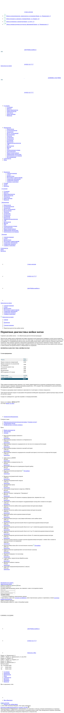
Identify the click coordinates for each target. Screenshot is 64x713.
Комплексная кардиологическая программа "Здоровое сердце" (20, 422)
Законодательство (11, 111)
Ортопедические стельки (13, 150)
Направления (7, 674)
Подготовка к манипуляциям (14, 177)
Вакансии (9, 115)
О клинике (10, 107)
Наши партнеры (11, 114)
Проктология (10, 129)
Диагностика (7, 431)
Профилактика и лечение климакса (13, 424)
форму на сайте (10, 403)
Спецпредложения (12, 173)
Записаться (7, 438)
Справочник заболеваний (14, 179)
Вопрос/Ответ (10, 176)
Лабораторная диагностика (14, 154)
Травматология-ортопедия (14, 143)
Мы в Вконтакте (8, 700)
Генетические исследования (14, 155)
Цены (2, 249)
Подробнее (27, 471)
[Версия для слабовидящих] (2, 52)
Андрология (10, 137)
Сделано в (23, 707)
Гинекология (10, 139)
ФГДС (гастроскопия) (12, 133)
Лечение (6, 433)
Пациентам (7, 673)
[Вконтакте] (15, 697)
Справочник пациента (13, 180)
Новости (9, 108)
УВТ (8, 148)
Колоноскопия (11, 134)
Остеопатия (10, 140)
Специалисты (4, 248)
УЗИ (8, 144)
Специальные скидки (9, 423)
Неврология (10, 141)
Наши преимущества (12, 110)
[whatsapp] (15, 300)
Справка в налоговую (12, 181)
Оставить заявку (5, 594)
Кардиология (10, 146)
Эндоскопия (10, 131)
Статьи (9, 174)
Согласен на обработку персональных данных (14, 596)
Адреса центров (28, 12)
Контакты (3, 251)
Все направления (11, 157)
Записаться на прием (6, 303)
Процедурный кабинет (13, 153)
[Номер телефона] (45, 92)
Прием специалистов (9, 430)
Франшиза (6, 680)
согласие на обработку (21, 597)
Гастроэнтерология (12, 130)
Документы (10, 112)
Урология (9, 136)
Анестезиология (11, 151)
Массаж (9, 147)
